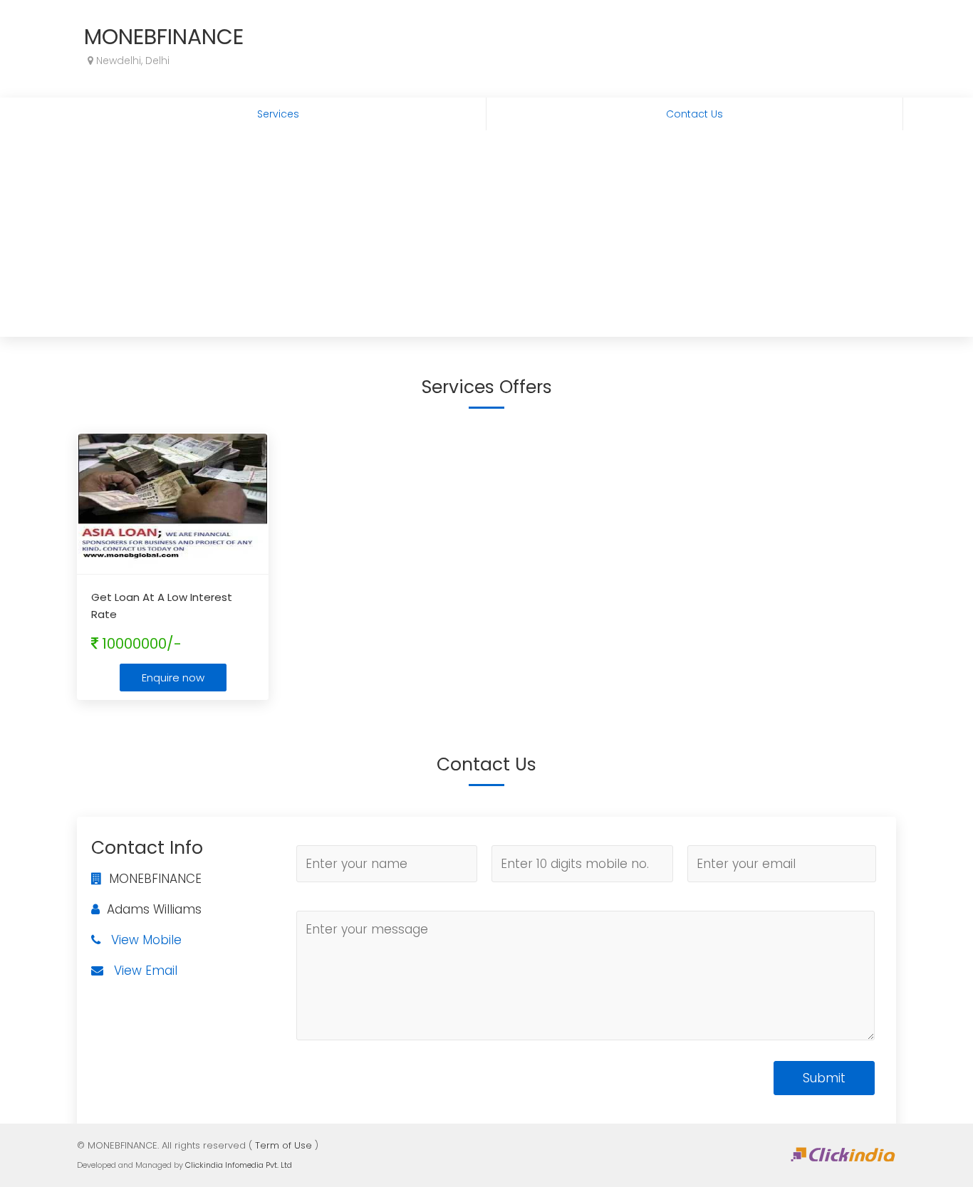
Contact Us (694, 114)
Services (278, 114)
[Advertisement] (486, 237)
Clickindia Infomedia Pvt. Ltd (238, 1165)
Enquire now (173, 677)
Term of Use (283, 1145)
